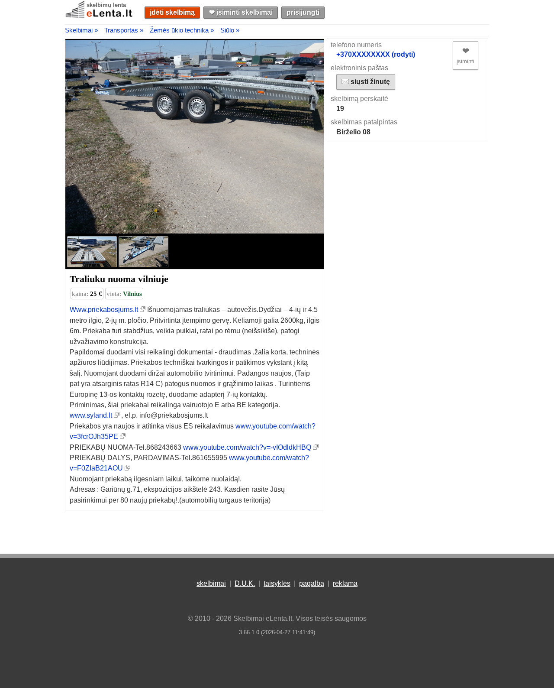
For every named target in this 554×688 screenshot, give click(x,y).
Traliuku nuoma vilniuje (119, 278)
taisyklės (277, 583)
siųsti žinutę (369, 81)
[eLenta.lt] (99, 16)
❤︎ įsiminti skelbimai (241, 12)
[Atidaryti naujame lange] (142, 309)
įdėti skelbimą (172, 12)
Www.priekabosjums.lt (104, 309)
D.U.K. (245, 583)
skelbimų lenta (106, 5)
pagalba (311, 583)
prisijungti (303, 12)
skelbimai (211, 583)
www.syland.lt (91, 415)
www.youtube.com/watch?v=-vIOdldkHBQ (247, 447)
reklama (345, 583)
